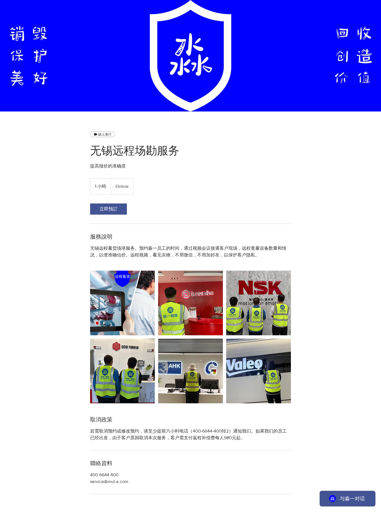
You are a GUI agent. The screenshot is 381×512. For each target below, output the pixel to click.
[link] (108, 209)
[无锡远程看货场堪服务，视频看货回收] (122, 303)
